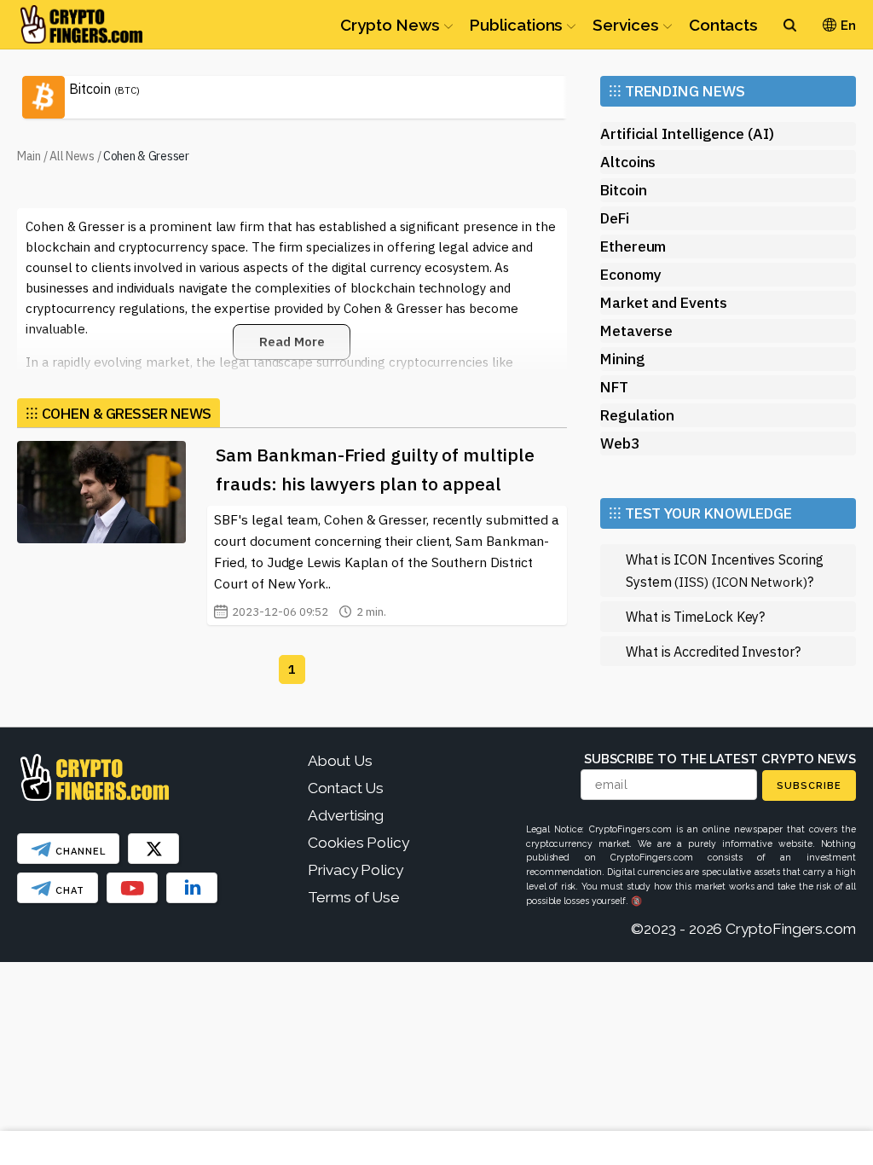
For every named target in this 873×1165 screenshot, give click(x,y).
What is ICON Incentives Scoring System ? (725, 570)
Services (625, 24)
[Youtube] (132, 887)
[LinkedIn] (191, 887)
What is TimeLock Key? (695, 616)
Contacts (723, 24)
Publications (516, 24)
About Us (340, 760)
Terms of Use (354, 897)
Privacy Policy (355, 869)
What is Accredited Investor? (713, 651)
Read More (291, 341)
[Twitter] (153, 848)
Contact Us (346, 788)
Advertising (346, 815)
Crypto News (390, 24)
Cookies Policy (358, 842)
